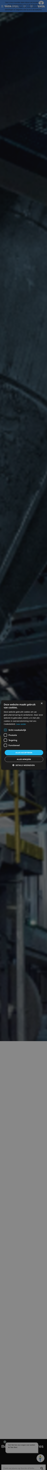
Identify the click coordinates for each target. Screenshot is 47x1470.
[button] (23, 765)
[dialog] (23, 735)
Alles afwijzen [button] (24, 759)
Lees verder (21, 724)
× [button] (42, 703)
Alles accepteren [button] (24, 752)
